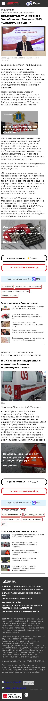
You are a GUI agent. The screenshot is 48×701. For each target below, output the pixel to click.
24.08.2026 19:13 (8, 352)
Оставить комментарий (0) (24, 268)
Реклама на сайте (11, 602)
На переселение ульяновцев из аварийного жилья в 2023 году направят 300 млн (27, 324)
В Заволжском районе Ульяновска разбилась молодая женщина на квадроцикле (25, 544)
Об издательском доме (14, 586)
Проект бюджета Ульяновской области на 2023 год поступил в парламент (28, 307)
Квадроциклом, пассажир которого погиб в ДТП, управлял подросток (28, 536)
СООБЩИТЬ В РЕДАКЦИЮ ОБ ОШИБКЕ (20, 611)
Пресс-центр (35, 586)
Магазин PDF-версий (33, 590)
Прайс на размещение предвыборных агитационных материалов (22, 607)
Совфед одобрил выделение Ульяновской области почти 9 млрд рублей (28, 339)
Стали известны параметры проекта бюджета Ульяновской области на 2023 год (23, 232)
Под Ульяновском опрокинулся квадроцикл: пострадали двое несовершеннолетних (24, 568)
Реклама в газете (11, 590)
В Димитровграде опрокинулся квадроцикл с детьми (24, 559)
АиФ (3, 403)
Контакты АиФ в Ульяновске (17, 599)
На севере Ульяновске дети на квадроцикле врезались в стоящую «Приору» (22, 457)
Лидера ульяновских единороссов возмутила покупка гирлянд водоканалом (28, 331)
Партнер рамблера (36, 689)
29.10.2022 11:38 (7, 10)
